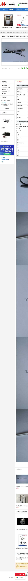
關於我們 (11, 578)
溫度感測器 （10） (6, 91)
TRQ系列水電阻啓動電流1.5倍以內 (8, 27)
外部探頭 (3, 128)
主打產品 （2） (5, 93)
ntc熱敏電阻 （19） (6, 87)
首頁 (1, 32)
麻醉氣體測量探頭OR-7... (6, 142)
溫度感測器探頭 (20, 558)
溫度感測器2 (9, 32)
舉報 (11, 68)
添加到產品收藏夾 (5, 159)
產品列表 (4, 32)
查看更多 (7, 108)
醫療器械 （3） (5, 89)
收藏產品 (5, 68)
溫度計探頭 (19, 559)
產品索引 (3, 158)
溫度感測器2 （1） (6, 85)
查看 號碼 (3, 102)
